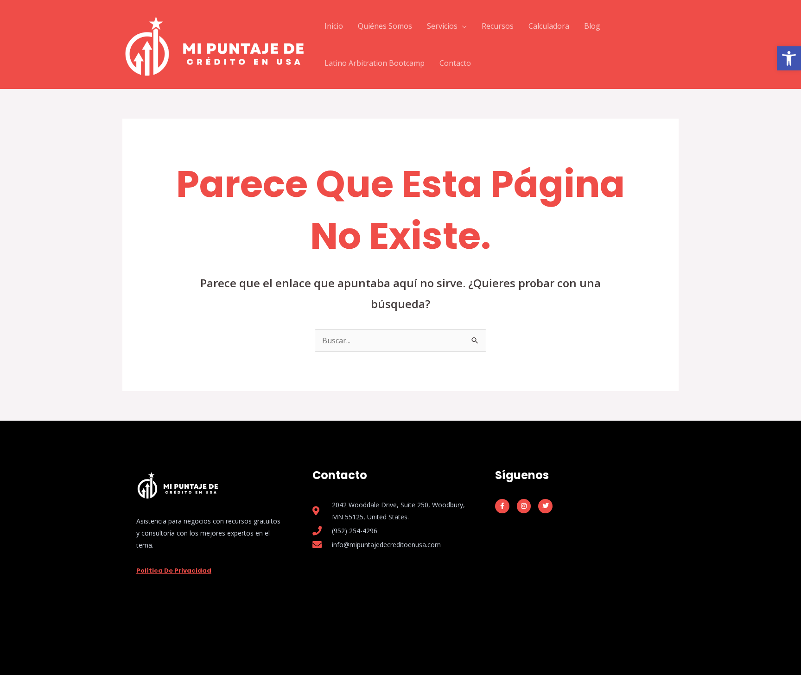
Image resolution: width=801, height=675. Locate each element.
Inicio (333, 26)
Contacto (455, 63)
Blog (592, 26)
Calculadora (548, 26)
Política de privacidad (173, 570)
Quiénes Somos (385, 26)
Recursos (498, 26)
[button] (789, 58)
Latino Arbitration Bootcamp (374, 63)
